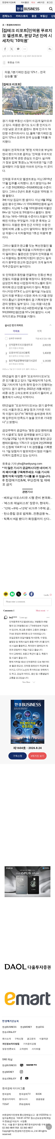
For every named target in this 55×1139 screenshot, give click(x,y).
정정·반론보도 (9, 1049)
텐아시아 (23, 1099)
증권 (34, 16)
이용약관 (43, 1038)
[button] (49, 2)
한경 (9, 1027)
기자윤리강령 (29, 1044)
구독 (20, 472)
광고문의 (31, 1038)
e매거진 (40, 2)
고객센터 (23, 1049)
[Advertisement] (27, 815)
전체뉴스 (7, 16)
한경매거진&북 (9, 2)
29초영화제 (24, 1104)
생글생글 (40, 1099)
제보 (33, 2)
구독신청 (17, 756)
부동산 (44, 16)
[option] (27, 885)
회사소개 (6, 1038)
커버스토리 (22, 16)
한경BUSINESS (14, 25)
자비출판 (25, 2)
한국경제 (6, 1094)
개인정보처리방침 (10, 1044)
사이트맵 (36, 1049)
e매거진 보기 (37, 756)
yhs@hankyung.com (29, 463)
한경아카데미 (8, 1099)
